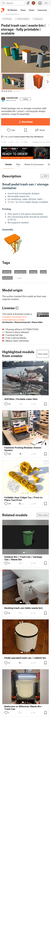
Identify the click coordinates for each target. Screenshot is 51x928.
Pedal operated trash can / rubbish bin (25, 658)
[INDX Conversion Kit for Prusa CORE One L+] (25, 153)
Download (27, 121)
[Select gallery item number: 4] (27, 393)
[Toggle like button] (6, 404)
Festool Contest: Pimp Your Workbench (28, 137)
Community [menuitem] (43, 10)
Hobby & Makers (23, 19)
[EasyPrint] (28, 3)
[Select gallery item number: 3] (25, 393)
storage (33, 272)
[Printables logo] (2, 10)
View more (43, 354)
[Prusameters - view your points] (33, 3)
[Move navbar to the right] (48, 10)
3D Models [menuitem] (12, 10)
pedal (43, 272)
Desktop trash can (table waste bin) (23, 608)
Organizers (39, 19)
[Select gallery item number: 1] (21, 393)
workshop (7, 278)
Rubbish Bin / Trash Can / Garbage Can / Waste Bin (23, 558)
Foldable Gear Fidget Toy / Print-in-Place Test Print (23, 498)
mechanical (20, 272)
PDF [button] (46, 176)
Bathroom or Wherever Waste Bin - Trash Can (23, 707)
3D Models (8, 19)
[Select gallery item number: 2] (23, 393)
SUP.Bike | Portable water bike (21, 399)
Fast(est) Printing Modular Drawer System (22, 448)
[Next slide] (47, 81)
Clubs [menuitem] (31, 10)
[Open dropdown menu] (48, 25)
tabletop (7, 272)
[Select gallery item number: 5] (29, 393)
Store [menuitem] (23, 10)
